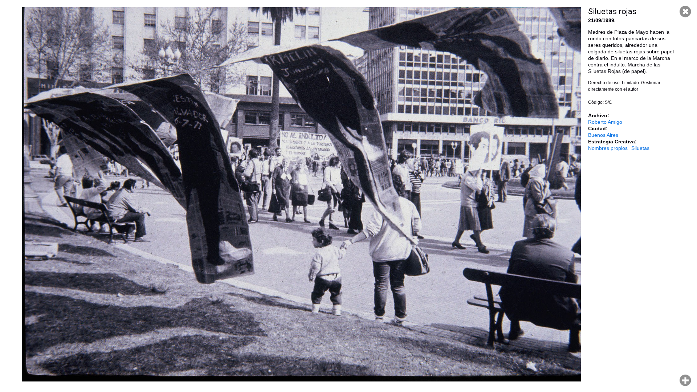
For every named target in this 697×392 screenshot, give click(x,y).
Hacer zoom (685, 380)
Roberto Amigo (605, 122)
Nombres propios (608, 148)
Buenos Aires (603, 135)
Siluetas (640, 148)
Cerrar (685, 12)
